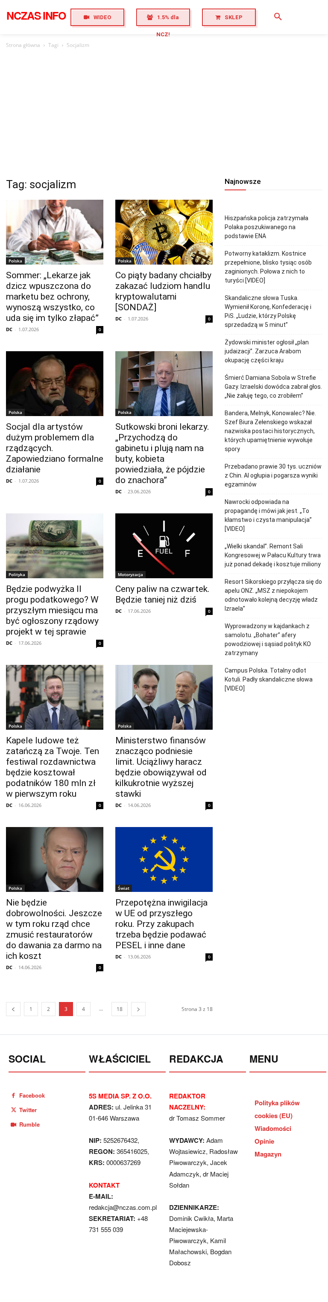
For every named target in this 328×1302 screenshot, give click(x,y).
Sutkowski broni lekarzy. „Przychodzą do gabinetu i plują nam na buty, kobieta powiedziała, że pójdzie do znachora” (162, 453)
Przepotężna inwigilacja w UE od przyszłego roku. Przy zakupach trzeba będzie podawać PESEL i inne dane (161, 923)
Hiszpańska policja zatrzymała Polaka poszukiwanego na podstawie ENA (266, 227)
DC (9, 329)
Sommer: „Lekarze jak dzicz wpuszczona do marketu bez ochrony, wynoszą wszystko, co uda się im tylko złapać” (52, 296)
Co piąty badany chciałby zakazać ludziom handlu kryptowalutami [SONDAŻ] (163, 291)
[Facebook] (13, 1095)
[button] (278, 17)
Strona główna (23, 45)
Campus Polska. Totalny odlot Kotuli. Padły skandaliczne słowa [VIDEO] (269, 679)
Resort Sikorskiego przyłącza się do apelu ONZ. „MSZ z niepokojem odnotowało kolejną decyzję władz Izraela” (273, 595)
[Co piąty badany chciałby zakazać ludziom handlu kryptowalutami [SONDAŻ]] (164, 232)
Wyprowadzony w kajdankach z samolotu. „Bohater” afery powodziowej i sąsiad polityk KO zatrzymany (268, 639)
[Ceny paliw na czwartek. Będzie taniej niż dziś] (164, 545)
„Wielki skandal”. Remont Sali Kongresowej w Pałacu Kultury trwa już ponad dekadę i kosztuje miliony (273, 555)
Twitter (28, 1110)
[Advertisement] (164, 114)
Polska (15, 261)
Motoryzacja (130, 574)
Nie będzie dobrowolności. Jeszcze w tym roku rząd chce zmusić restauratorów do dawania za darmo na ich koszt (54, 929)
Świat (123, 888)
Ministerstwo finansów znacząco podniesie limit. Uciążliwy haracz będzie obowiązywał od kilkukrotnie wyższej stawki (161, 767)
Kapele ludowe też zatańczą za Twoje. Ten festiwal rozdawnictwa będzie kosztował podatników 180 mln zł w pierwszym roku (52, 767)
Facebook (32, 1095)
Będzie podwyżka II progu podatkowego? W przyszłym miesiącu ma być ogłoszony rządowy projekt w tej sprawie (52, 610)
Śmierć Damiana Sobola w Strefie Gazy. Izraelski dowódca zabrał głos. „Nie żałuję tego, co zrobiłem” (273, 386)
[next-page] (138, 1009)
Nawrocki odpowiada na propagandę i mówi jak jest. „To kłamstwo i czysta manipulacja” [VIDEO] (268, 515)
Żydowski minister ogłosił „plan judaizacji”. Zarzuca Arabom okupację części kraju (267, 351)
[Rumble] (13, 1124)
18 (120, 1009)
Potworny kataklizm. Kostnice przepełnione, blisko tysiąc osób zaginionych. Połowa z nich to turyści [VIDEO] (268, 267)
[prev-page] (13, 1009)
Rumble (29, 1124)
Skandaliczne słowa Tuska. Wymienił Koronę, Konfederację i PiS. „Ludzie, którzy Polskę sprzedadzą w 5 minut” (268, 311)
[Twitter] (13, 1110)
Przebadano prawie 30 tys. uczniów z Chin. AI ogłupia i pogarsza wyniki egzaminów (273, 475)
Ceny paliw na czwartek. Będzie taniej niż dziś (162, 594)
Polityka (17, 574)
